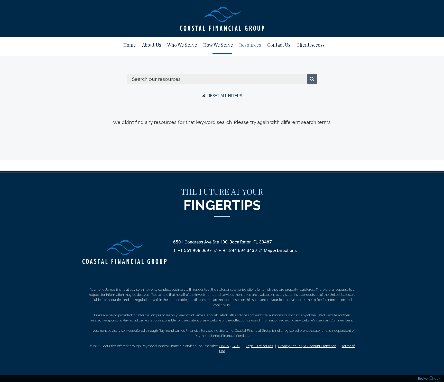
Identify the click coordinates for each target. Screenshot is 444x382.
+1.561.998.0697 (195, 250)
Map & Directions (280, 250)
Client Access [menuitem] (311, 45)
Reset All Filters (224, 95)
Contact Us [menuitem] (278, 45)
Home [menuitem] (129, 45)
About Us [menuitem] (151, 45)
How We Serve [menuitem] (218, 45)
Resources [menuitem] (250, 45)
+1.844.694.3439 (240, 250)
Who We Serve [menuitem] (182, 45)
